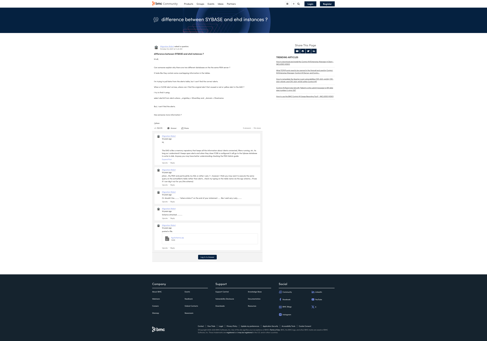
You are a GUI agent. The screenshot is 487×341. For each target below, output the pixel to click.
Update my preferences (250, 326)
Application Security (270, 326)
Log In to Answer (207, 257)
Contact (201, 326)
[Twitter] (308, 51)
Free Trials (211, 326)
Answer (174, 128)
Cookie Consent (305, 326)
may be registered (245, 332)
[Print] (302, 51)
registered (230, 332)
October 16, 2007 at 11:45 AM (171, 49)
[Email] (297, 51)
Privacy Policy (232, 326)
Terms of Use (275, 330)
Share (186, 128)
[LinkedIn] (314, 51)
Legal (221, 326)
